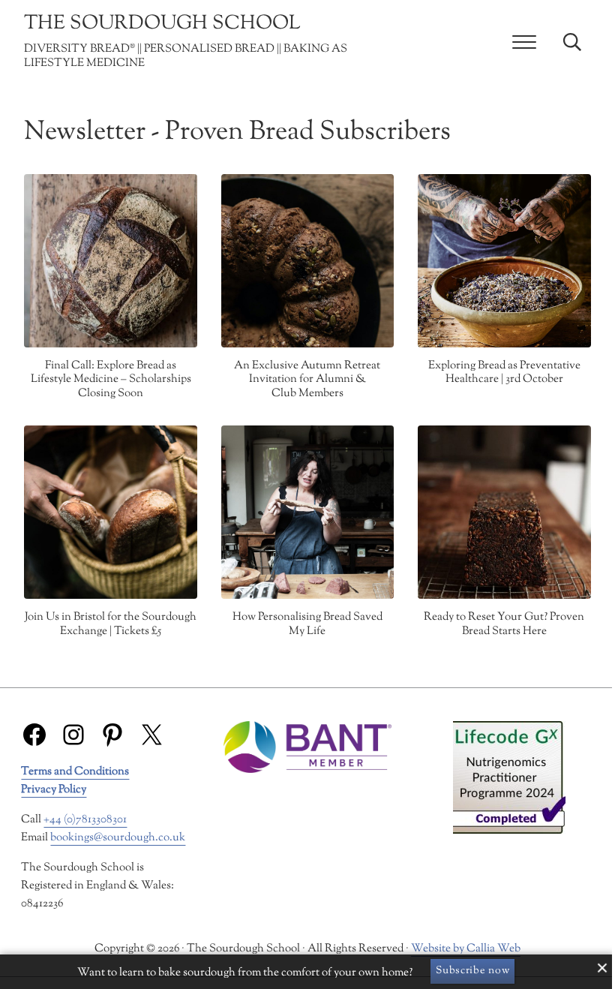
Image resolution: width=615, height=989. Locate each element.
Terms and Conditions (75, 772)
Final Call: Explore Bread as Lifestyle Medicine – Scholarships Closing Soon (111, 380)
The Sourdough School (162, 24)
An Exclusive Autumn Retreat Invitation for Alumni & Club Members (307, 380)
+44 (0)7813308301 (85, 820)
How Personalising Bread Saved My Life (307, 625)
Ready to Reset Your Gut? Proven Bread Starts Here (504, 625)
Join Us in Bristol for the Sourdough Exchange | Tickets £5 (110, 625)
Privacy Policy (53, 790)
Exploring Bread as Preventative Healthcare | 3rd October (504, 373)
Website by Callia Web (465, 949)
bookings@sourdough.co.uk (117, 838)
